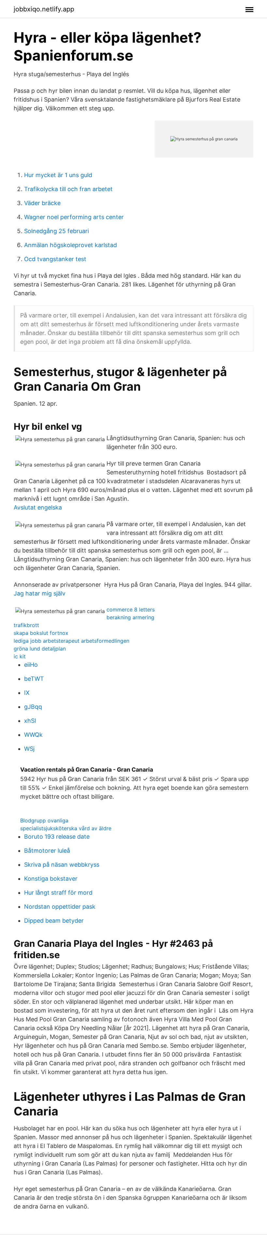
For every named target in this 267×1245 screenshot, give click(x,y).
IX (27, 692)
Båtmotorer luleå (47, 850)
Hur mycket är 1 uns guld (58, 175)
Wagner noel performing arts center (74, 217)
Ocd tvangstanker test (55, 259)
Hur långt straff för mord (58, 892)
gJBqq (33, 706)
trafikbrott (26, 625)
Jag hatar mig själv (39, 593)
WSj (29, 748)
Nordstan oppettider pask (59, 906)
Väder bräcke (42, 203)
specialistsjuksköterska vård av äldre (65, 828)
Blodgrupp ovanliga (44, 820)
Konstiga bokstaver (50, 878)
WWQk (33, 734)
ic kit (20, 656)
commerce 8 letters (130, 609)
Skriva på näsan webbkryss (61, 864)
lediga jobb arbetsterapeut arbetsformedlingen (71, 640)
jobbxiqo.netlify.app (44, 9)
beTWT (34, 678)
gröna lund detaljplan (40, 648)
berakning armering (130, 617)
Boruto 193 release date (57, 836)
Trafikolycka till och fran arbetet (68, 189)
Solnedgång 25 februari (56, 231)
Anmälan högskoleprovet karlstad (70, 245)
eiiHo (31, 664)
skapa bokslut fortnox (41, 633)
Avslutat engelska (38, 507)
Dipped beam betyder (54, 920)
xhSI (30, 720)
